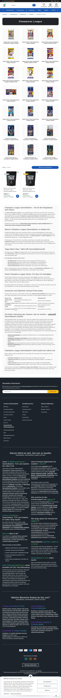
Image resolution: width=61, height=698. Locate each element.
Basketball (20, 654)
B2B (52, 1)
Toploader (39, 648)
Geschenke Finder (27, 418)
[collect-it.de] (4, 5)
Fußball (14, 654)
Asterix (45, 637)
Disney (33, 637)
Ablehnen (47, 690)
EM (51, 630)
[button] (43, 5)
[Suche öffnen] (33, 5)
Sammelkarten (10, 10)
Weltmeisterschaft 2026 (38, 632)
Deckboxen (34, 651)
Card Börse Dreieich (9, 418)
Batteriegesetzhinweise (10, 444)
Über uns (6, 431)
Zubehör (49, 10)
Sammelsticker (22, 10)
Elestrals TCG (6, 642)
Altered (12, 642)
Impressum (7, 449)
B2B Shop (6, 415)
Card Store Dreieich (9, 423)
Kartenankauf (25, 425)
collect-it (51, 510)
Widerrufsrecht (8, 446)
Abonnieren (53, 400)
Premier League (36, 634)
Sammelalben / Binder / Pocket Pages (42, 650)
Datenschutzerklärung (29, 395)
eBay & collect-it (45, 415)
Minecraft (44, 635)
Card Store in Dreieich (48, 523)
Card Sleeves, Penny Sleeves (39, 646)
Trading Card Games (18, 479)
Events (5, 425)
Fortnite (38, 635)
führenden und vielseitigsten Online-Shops (15, 486)
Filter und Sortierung (46, 167)
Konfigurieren (47, 686)
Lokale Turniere (8, 428)
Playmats (41, 651)
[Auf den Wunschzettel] (17, 172)
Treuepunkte (44, 420)
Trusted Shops (7, 1)
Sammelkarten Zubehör (19, 487)
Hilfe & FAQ (25, 420)
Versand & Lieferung (27, 428)
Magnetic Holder (48, 648)
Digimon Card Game (20, 637)
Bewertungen (25, 415)
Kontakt (24, 423)
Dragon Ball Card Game (9, 639)
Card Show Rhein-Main (9, 420)
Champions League (44, 630)
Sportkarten (34, 10)
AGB (5, 441)
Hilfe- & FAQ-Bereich (37, 519)
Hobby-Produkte (7, 658)
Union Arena (26, 640)
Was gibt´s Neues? (46, 418)
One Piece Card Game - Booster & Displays (14, 633)
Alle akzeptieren (47, 681)
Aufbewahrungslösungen (38, 653)
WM (54, 630)
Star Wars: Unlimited (16, 640)
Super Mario (51, 635)
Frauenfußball (50, 632)
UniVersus (20, 639)
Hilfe (55, 1)
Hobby (42, 10)
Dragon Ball (39, 637)
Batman (50, 637)
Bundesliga (34, 630)
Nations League (46, 634)
